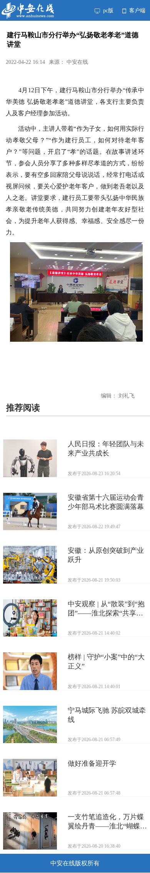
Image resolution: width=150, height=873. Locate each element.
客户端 (136, 10)
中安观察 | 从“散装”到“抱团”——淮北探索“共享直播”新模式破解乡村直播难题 (107, 609)
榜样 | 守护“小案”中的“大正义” (106, 661)
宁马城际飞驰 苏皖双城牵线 (107, 715)
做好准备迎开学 (92, 763)
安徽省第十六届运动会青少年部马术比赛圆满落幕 (106, 502)
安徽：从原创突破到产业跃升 (106, 555)
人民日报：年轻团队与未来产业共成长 (106, 448)
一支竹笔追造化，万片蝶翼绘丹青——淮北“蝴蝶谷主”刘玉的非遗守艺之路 (107, 822)
